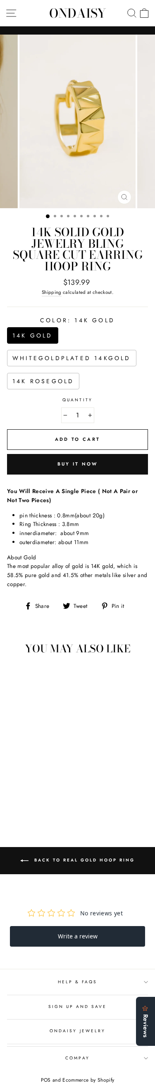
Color (77, 320)
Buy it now (77, 464)
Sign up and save (77, 1006)
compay (77, 1058)
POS (46, 1080)
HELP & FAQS (78, 982)
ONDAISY (77, 13)
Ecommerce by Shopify (88, 1080)
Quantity (77, 400)
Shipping (52, 292)
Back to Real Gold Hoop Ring (83, 860)
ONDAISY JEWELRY (77, 1031)
